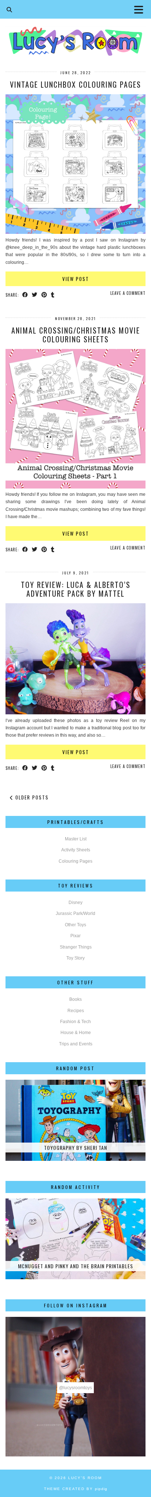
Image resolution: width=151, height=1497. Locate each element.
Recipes (75, 1010)
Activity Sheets (75, 849)
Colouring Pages (75, 861)
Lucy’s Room (85, 1478)
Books (75, 999)
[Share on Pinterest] (44, 294)
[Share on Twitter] (35, 294)
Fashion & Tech (75, 1021)
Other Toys (75, 924)
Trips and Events (75, 1043)
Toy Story (75, 958)
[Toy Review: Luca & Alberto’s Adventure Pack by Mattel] (75, 712)
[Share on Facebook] (25, 294)
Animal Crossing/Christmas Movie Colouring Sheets (75, 335)
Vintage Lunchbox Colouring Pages (75, 84)
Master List (75, 838)
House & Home (75, 1032)
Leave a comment (128, 293)
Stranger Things (76, 947)
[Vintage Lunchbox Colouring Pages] (75, 232)
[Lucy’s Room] (75, 30)
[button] (141, 9)
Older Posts (31, 797)
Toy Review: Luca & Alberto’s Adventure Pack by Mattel (75, 589)
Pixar (75, 935)
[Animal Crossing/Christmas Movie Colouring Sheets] (75, 487)
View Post (75, 278)
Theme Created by (75, 1489)
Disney (75, 902)
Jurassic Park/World (75, 913)
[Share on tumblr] (53, 294)
